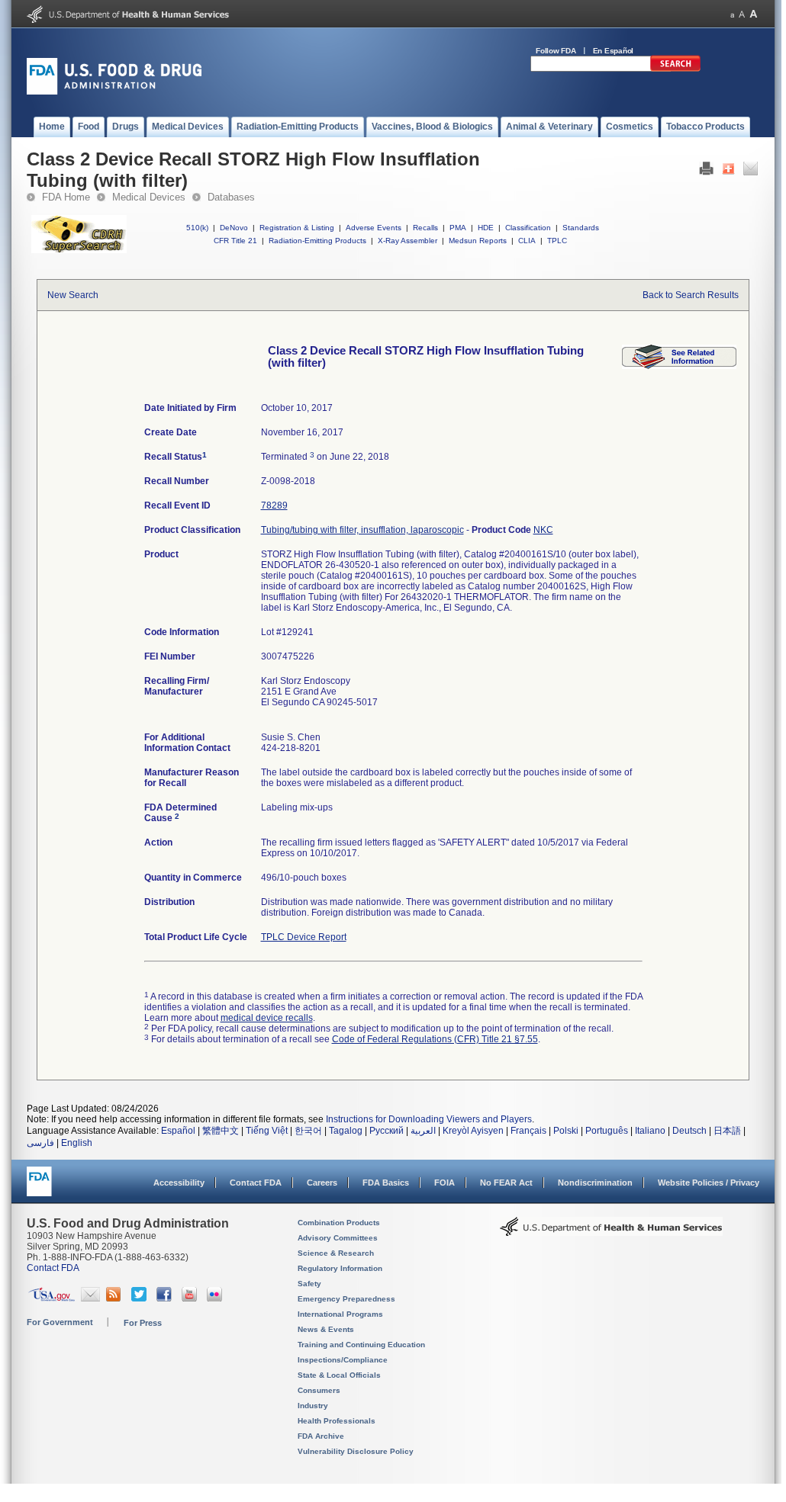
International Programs (340, 1314)
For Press (143, 1322)
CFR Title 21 (235, 240)
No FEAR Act (506, 1182)
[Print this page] (706, 172)
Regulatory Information (340, 1268)
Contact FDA (256, 1182)
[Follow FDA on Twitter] (140, 1298)
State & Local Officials (339, 1375)
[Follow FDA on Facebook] (166, 1298)
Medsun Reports (478, 240)
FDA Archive (321, 1436)
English (76, 1143)
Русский (386, 1130)
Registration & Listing (296, 227)
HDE (486, 227)
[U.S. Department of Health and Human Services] (128, 19)
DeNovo (234, 227)
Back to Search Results (691, 295)
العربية (423, 1130)
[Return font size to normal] (742, 14)
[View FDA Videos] (191, 1298)
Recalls (425, 227)
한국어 (308, 1130)
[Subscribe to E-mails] (90, 1298)
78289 (274, 505)
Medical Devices (148, 197)
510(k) (197, 227)
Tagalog (345, 1130)
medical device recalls (267, 1018)
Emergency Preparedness (346, 1299)
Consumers (319, 1390)
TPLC (557, 240)
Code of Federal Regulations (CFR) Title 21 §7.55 (435, 1039)
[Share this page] (728, 172)
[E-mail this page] (750, 172)
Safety (309, 1283)
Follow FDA (556, 51)
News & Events (326, 1329)
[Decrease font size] (732, 14)
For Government (60, 1322)
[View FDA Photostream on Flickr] (216, 1298)
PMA (457, 227)
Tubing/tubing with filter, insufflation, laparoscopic (362, 530)
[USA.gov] (51, 1298)
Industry (313, 1405)
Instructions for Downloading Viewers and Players (429, 1119)
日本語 (727, 1130)
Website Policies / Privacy (708, 1182)
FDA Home (66, 197)
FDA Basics (385, 1182)
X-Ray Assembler (407, 240)
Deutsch (689, 1130)
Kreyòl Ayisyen (473, 1130)
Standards (580, 227)
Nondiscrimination (595, 1182)
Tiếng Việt (267, 1130)
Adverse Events (373, 227)
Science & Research (336, 1253)
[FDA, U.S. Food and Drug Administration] (114, 91)
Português (606, 1130)
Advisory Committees (338, 1238)
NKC (543, 530)
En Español (613, 51)
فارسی (40, 1143)
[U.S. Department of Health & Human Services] (611, 1232)
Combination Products (339, 1222)
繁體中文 (220, 1130)
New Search (72, 295)
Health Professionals (336, 1421)
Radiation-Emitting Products (317, 240)
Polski (565, 1130)
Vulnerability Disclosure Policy (356, 1451)
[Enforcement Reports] (679, 366)
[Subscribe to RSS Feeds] (115, 1298)
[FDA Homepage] (39, 1188)
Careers (322, 1182)
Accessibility (179, 1182)
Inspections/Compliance (343, 1360)
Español (178, 1130)
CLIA (527, 240)
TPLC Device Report (303, 937)
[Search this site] (675, 68)
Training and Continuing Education (361, 1344)
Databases (231, 197)
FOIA (444, 1182)
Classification (528, 227)
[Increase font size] (753, 14)
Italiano (650, 1130)
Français (528, 1130)
